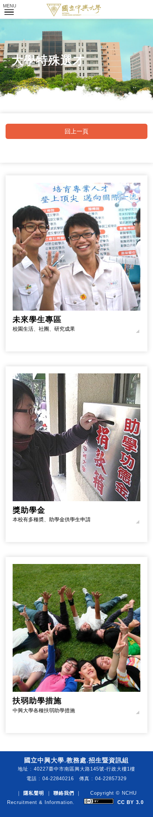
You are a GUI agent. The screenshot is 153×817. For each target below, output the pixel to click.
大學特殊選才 (48, 60)
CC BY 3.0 (130, 802)
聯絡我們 (63, 793)
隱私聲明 (33, 793)
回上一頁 (76, 131)
